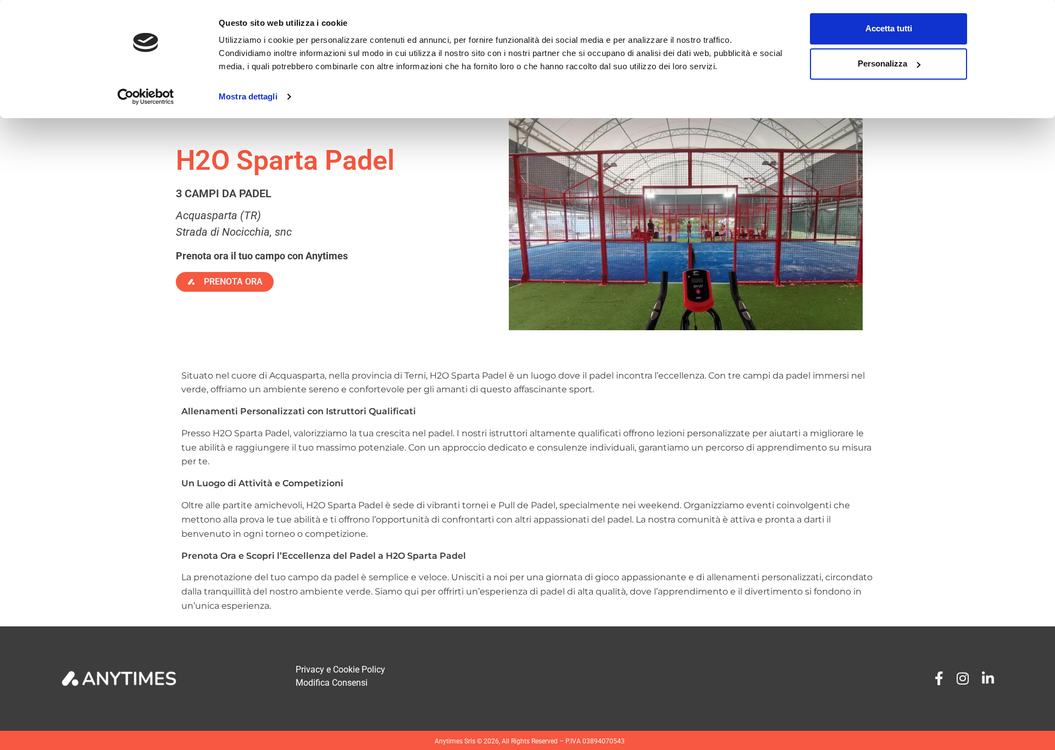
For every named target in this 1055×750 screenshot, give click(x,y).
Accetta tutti (888, 28)
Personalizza (882, 63)
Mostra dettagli (248, 96)
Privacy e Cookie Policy (340, 669)
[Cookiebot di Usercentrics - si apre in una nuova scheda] (146, 96)
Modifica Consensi (332, 682)
